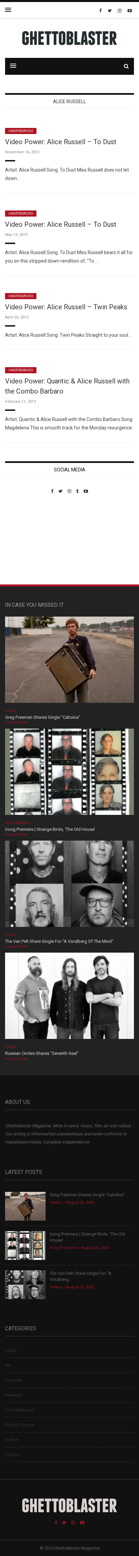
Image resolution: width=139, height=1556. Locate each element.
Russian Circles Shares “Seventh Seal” (42, 1053)
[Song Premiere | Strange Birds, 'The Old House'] (69, 773)
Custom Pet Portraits (25, 540)
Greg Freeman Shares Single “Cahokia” (42, 717)
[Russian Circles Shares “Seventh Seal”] (69, 998)
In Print (11, 1439)
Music (11, 1350)
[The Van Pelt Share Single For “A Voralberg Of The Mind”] (69, 886)
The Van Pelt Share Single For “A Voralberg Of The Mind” (59, 941)
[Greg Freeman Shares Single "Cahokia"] (69, 661)
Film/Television (19, 1410)
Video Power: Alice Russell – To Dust (60, 142)
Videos (10, 711)
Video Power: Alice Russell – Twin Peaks (66, 307)
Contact (12, 1454)
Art (8, 1365)
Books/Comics (19, 1424)
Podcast (13, 1380)
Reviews (13, 1395)
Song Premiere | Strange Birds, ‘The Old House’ (50, 829)
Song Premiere (17, 823)
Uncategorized (20, 131)
